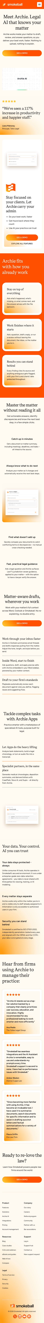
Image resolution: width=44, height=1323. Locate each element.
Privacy (5, 1279)
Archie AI (5, 1216)
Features (5, 1208)
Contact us (28, 1250)
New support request (32, 1254)
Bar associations (30, 1229)
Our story (27, 1208)
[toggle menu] (39, 4)
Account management (10, 1229)
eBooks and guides (9, 1254)
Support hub (28, 1246)
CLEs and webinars (9, 1250)
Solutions (5, 1212)
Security (5, 1284)
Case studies (7, 1246)
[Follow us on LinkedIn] (20, 1316)
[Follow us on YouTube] (24, 1316)
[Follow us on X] (15, 1316)
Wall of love (6, 1259)
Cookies (5, 1288)
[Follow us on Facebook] (29, 1316)
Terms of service (8, 1275)
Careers (27, 1212)
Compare (5, 1263)
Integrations (6, 1221)
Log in (26, 1241)
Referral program (30, 1216)
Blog (4, 1241)
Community (28, 1221)
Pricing (4, 1225)
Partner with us (29, 1225)
